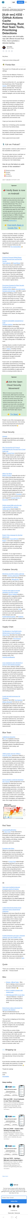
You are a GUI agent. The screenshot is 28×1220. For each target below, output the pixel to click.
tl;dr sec (4, 7)
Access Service (15, 498)
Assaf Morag (16, 263)
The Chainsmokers (15, 246)
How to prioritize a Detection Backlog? (12, 779)
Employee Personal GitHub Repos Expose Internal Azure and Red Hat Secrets (12, 259)
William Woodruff (7, 702)
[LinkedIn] (14, 1206)
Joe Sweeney (18, 700)
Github (8, 348)
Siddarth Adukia (6, 289)
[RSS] (18, 1206)
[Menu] (26, 2)
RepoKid (18, 494)
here (23, 958)
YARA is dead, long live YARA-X (11, 753)
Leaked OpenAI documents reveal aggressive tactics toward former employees (11, 909)
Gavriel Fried (10, 453)
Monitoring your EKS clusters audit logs (13, 574)
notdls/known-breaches (8, 737)
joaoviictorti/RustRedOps (9, 830)
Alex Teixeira (6, 781)
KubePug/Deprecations (8, 616)
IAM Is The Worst (7, 473)
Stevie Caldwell (12, 594)
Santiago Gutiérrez (7, 324)
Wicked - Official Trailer (12, 982)
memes (4, 86)
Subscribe (20, 2)
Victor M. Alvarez (7, 755)
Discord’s (5, 499)
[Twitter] (10, 1206)
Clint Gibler (9, 46)
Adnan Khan (5, 635)
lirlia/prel (4, 436)
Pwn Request (17, 638)
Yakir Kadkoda (6, 263)
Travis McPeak (14, 539)
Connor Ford (12, 861)
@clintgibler (5, 1076)
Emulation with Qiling (8, 848)
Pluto (19, 609)
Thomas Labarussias (13, 575)
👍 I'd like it (7, 174)
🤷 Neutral (7, 172)
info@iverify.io (13, 220)
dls (5, 738)
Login (13, 2)
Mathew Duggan (7, 475)
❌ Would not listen (9, 170)
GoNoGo (20, 616)
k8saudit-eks (15, 579)
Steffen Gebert (6, 509)
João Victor (7, 831)
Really (4, 540)
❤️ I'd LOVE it (8, 176)
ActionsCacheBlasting (8, 657)
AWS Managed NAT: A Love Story (15, 995)
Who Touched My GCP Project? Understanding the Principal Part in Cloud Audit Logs (13, 449)
